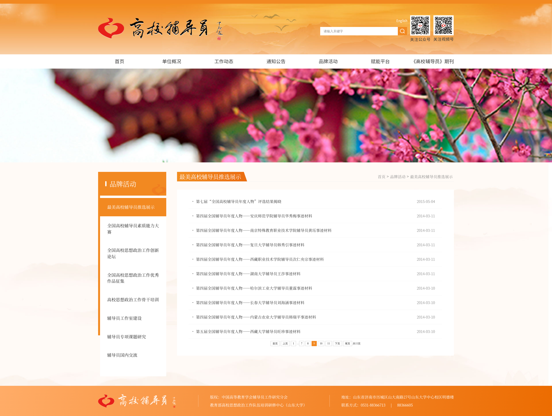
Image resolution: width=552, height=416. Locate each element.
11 (328, 343)
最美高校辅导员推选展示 (131, 207)
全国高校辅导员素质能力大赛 (133, 228)
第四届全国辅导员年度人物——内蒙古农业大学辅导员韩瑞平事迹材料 (256, 317)
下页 (337, 343)
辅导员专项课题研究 (126, 336)
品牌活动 (328, 61)
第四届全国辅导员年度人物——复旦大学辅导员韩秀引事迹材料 (250, 244)
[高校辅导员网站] (160, 29)
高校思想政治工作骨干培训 (133, 299)
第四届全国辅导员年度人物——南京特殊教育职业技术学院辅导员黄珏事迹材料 (264, 230)
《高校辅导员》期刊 (432, 61)
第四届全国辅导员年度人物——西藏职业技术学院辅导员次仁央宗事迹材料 (260, 259)
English (401, 20)
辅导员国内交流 (122, 355)
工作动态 (223, 61)
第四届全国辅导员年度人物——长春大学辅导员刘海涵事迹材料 (250, 302)
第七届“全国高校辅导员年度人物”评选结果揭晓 (238, 201)
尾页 (347, 343)
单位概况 (171, 61)
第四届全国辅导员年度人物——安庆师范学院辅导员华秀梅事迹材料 (254, 215)
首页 (119, 61)
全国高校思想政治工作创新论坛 (133, 253)
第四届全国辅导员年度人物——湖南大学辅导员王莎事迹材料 (248, 273)
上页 (285, 343)
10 (321, 343)
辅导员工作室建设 (124, 318)
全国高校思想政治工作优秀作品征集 (133, 278)
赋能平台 (380, 61)
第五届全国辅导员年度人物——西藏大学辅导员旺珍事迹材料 (248, 331)
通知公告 (276, 61)
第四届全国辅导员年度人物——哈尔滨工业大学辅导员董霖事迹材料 (254, 288)
